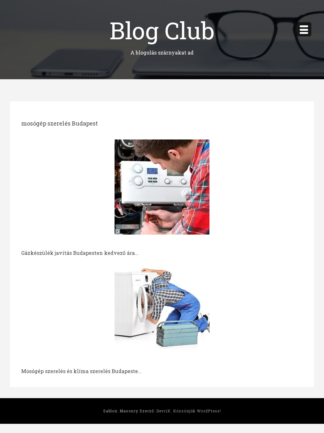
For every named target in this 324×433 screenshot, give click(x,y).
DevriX (163, 410)
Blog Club (162, 30)
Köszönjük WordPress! (197, 410)
